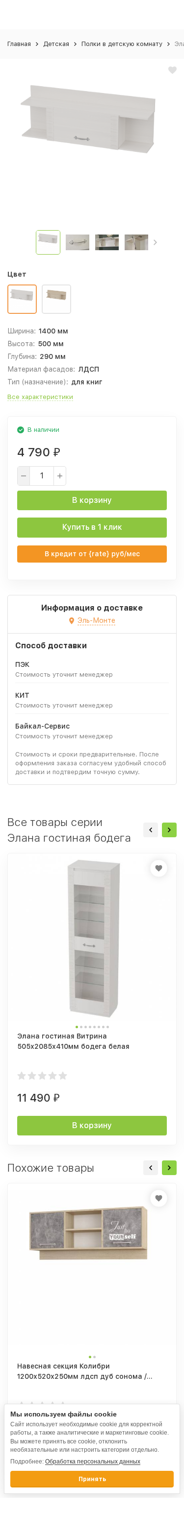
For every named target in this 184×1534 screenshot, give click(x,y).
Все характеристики (40, 397)
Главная (19, 43)
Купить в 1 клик (92, 527)
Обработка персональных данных (92, 1461)
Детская (56, 43)
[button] (155, 242)
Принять (92, 1479)
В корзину (92, 500)
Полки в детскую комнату (121, 43)
